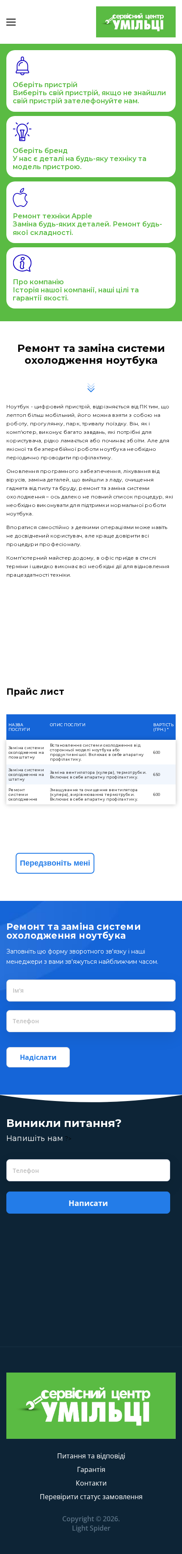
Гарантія (91, 1469)
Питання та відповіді (91, 1456)
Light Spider (91, 1528)
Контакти (91, 1483)
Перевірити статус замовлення (91, 1496)
